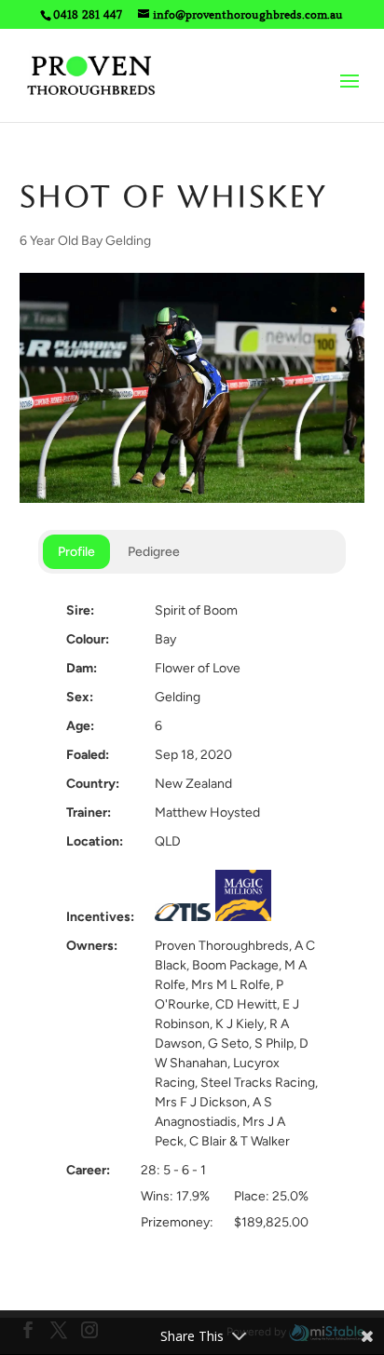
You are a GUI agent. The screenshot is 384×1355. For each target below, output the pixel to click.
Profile (76, 552)
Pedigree (154, 552)
